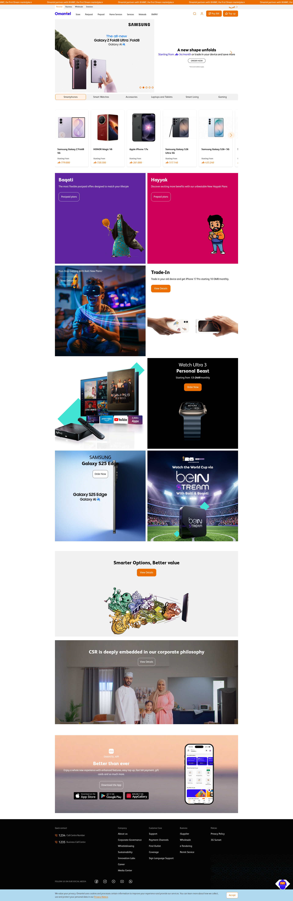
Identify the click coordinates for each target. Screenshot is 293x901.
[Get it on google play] (111, 795)
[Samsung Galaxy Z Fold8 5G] (72, 138)
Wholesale (79, 7)
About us (122, 833)
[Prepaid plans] (192, 218)
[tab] (70, 97)
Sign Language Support (161, 858)
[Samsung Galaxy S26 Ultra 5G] (180, 138)
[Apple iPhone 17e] (144, 138)
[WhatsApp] (131, 881)
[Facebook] (96, 881)
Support (153, 833)
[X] (113, 881)
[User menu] (202, 14)
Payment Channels (158, 840)
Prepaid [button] (101, 14)
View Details (67, 280)
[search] (195, 14)
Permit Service (187, 852)
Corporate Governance (130, 840)
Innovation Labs (126, 858)
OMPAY (154, 14)
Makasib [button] (142, 14)
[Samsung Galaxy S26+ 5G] (216, 138)
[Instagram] (105, 881)
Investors (89, 7)
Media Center (125, 870)
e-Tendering (186, 846)
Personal (59, 7)
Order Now (193, 387)
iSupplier (184, 833)
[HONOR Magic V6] (108, 138)
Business (68, 7)
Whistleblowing (126, 846)
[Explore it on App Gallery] (137, 795)
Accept (232, 895)
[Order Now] (192, 403)
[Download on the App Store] (86, 795)
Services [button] (130, 14)
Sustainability (125, 852)
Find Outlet (155, 846)
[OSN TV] (100, 403)
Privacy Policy (218, 833)
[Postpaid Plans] (100, 218)
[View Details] (192, 311)
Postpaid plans (69, 196)
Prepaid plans (161, 196)
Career (121, 864)
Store (78, 14)
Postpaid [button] (89, 14)
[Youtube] (122, 881)
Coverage (154, 852)
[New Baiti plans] (100, 311)
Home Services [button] (115, 14)
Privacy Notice (101, 897)
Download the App (111, 785)
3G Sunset (216, 840)
